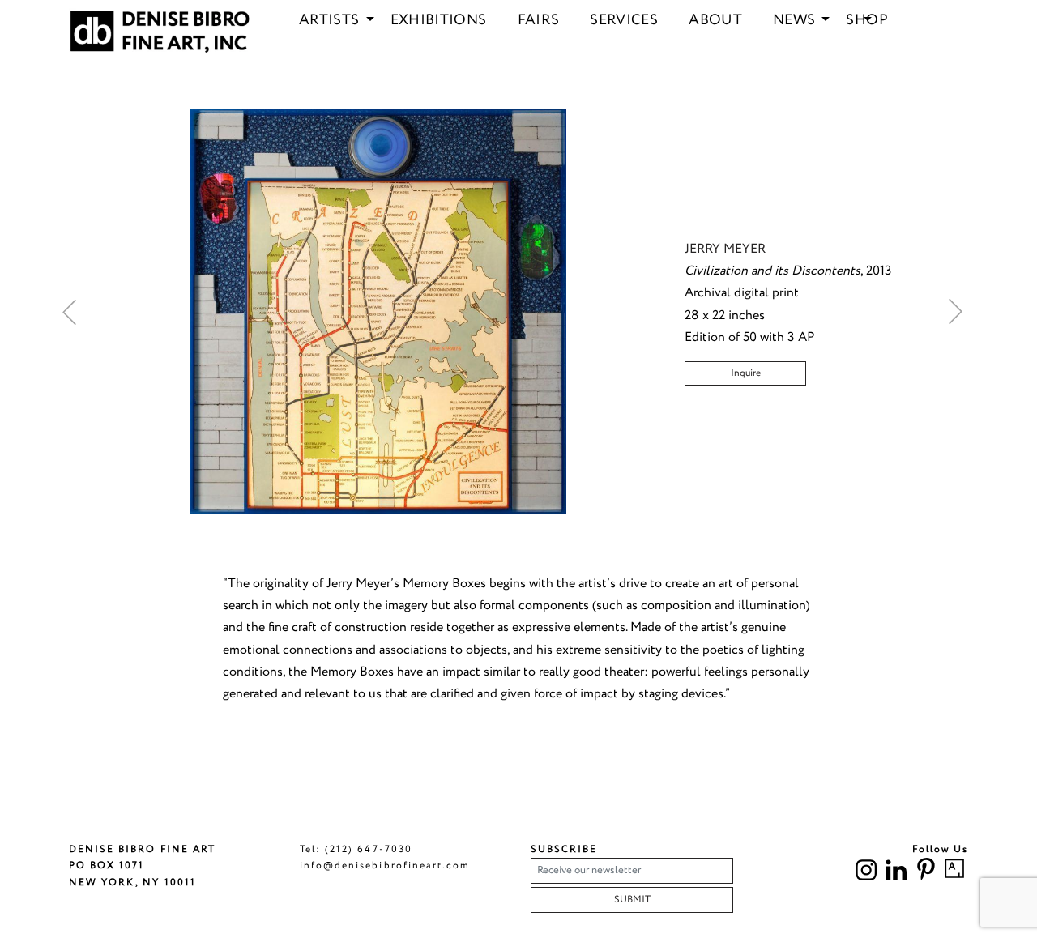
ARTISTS (329, 21)
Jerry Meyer (725, 249)
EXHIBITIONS (438, 21)
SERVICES (624, 21)
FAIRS (539, 21)
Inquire (746, 373)
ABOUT (715, 21)
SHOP (866, 21)
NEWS (794, 21)
